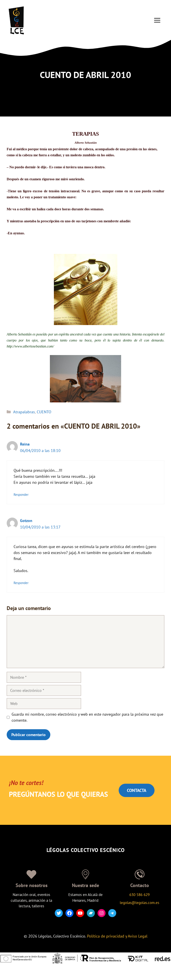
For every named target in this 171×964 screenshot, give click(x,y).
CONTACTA (136, 790)
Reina (25, 444)
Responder (21, 494)
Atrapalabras (24, 411)
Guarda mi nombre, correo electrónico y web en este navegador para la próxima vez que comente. (87, 717)
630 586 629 (139, 894)
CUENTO (44, 411)
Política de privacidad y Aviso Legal (117, 936)
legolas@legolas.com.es (139, 902)
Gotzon (26, 520)
